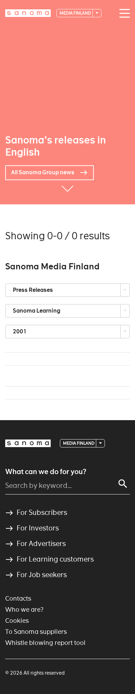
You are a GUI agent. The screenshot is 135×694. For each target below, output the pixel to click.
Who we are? (24, 609)
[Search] (123, 484)
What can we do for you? (45, 471)
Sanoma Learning (37, 310)
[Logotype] (28, 443)
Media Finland (76, 13)
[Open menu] (123, 13)
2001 (20, 331)
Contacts (18, 598)
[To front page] (28, 13)
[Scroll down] (67, 194)
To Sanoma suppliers (36, 632)
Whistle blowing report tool (45, 643)
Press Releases (33, 290)
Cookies (17, 620)
